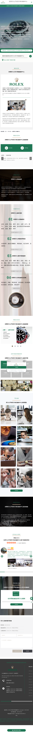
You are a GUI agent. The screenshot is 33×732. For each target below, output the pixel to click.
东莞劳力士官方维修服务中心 (12, 568)
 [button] (31, 556)
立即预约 (16, 367)
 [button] (2, 556)
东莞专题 (9, 131)
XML (16, 715)
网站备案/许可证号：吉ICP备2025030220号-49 (16, 713)
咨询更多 (16, 490)
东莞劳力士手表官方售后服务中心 (18, 1)
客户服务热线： (16, 711)
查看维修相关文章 (16, 232)
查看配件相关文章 (16, 271)
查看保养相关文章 (16, 249)
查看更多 (16, 604)
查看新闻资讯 (16, 288)
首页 (6, 131)
